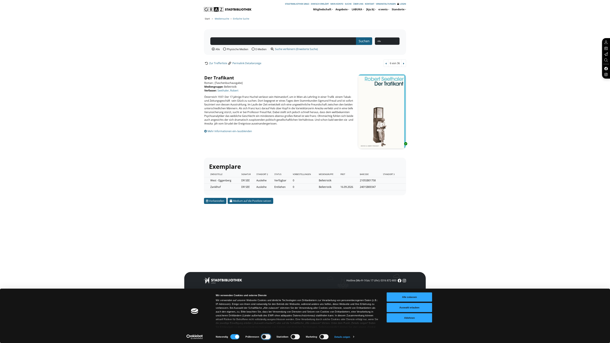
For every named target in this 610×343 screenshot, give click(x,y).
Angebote (342, 9)
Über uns (358, 3)
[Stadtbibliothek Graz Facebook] (606, 68)
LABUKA (357, 9)
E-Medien (261, 49)
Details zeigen (342, 336)
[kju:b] (370, 9)
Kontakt (369, 3)
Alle (218, 49)
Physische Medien (237, 49)
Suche (348, 3)
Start (207, 18)
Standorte (398, 9)
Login (403, 3)
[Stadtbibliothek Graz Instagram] (606, 74)
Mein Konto (336, 3)
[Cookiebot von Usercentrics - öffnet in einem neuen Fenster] (195, 336)
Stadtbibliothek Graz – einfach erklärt (307, 3)
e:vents (383, 9)
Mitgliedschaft (322, 9)
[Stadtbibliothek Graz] (227, 9)
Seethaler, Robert (227, 90)
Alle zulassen (409, 297)
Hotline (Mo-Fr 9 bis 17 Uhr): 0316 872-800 (371, 280)
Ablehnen (409, 317)
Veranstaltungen (386, 3)
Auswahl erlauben (409, 307)
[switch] (266, 336)
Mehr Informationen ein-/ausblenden (229, 131)
